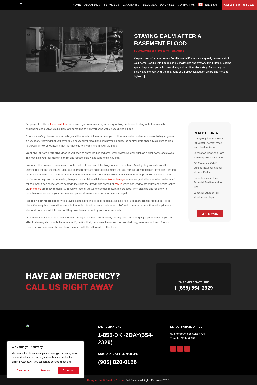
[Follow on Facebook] (187, 349)
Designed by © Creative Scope (105, 380)
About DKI (91, 4)
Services (110, 4)
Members (36, 188)
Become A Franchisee (158, 4)
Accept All (68, 370)
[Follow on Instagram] (180, 349)
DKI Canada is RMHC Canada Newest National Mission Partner (208, 168)
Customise (23, 370)
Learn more (209, 213)
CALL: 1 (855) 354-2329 (239, 4)
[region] (45, 359)
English (211, 4)
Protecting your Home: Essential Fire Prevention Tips (208, 182)
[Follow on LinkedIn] (173, 349)
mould (118, 184)
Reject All (46, 370)
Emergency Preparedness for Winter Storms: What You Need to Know (208, 143)
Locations (130, 4)
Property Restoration (171, 51)
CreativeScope (147, 51)
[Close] (80, 344)
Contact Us (186, 4)
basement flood (59, 124)
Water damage (116, 179)
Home (77, 4)
